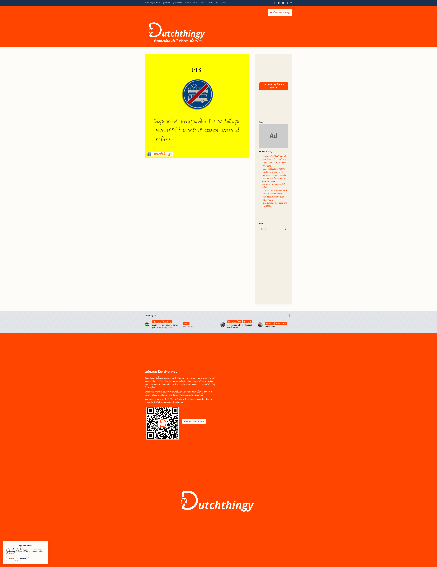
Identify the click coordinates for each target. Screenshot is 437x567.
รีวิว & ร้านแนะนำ (221, 3)
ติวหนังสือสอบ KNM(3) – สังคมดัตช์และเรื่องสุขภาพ (239, 326)
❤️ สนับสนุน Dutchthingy (280, 12)
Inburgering (157, 322)
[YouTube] (283, 3)
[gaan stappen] (260, 324)
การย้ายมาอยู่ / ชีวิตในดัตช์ (152, 3)
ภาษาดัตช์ (202, 3)
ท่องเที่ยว (210, 3)
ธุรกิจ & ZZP (166, 3)
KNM (239, 322)
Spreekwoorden (281, 323)
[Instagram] (278, 3)
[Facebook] (274, 3)
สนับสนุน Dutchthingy (194, 421)
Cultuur (186, 323)
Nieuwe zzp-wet (269, 181)
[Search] (291, 3)
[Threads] (287, 3)
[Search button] (286, 229)
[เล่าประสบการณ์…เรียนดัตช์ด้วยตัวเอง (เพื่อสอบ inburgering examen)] (147, 324)
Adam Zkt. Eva (188, 326)
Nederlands (167, 322)
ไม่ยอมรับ (23, 559)
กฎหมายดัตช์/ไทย (178, 3)
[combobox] (271, 229)
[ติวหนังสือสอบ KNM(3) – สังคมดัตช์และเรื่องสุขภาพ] (222, 324)
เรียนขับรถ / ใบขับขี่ (191, 3)
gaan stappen (270, 326)
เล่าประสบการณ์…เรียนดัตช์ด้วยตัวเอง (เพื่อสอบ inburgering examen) (165, 326)
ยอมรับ (11, 559)
